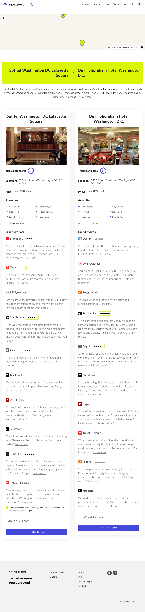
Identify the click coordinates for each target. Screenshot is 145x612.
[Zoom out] (3, 22)
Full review (31, 257)
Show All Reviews (19, 521)
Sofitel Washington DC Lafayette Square (36, 119)
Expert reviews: (15, 231)
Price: (9, 191)
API (125, 4)
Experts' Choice (111, 4)
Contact (82, 586)
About (97, 4)
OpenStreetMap (124, 47)
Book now (36, 531)
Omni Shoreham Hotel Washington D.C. (109, 119)
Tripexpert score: (16, 170)
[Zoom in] (3, 18)
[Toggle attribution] (142, 47)
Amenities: (12, 200)
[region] (72, 32)
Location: (11, 180)
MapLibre (111, 47)
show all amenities (16, 224)
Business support (86, 581)
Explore (85, 4)
